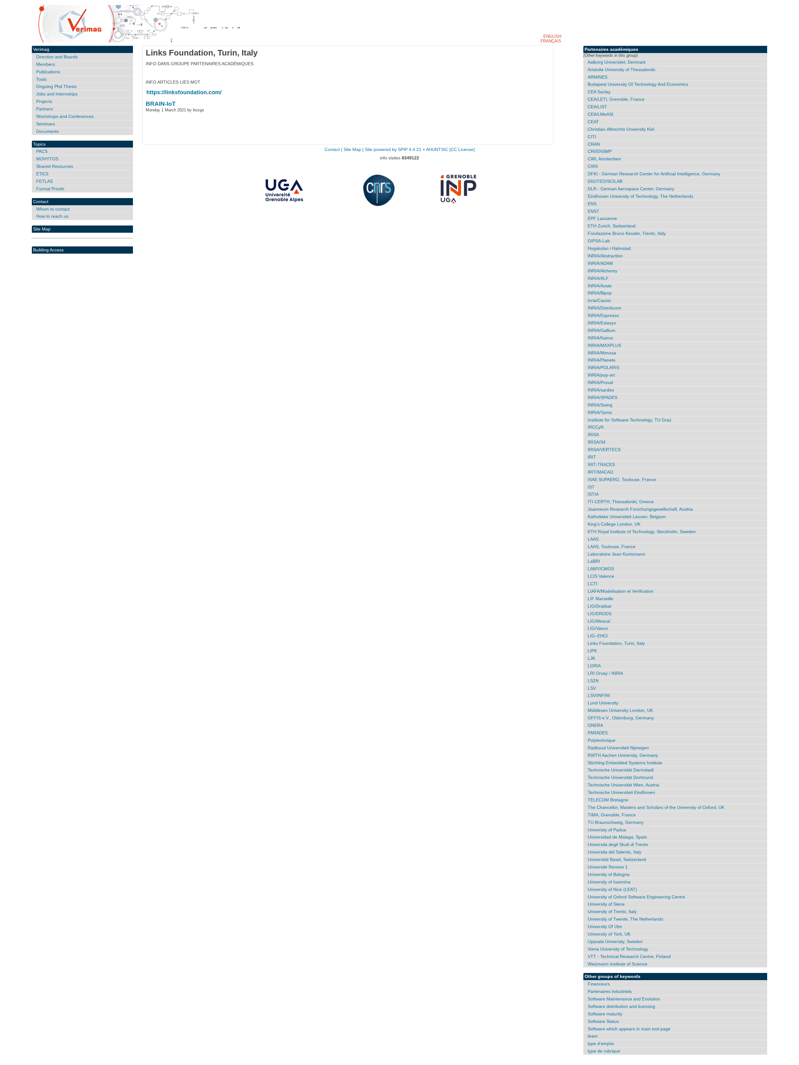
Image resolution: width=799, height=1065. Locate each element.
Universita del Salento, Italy (614, 851)
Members (45, 64)
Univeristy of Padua (607, 829)
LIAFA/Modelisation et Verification (621, 591)
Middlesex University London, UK (620, 710)
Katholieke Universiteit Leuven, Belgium (627, 516)
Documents (47, 131)
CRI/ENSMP (600, 151)
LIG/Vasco (598, 628)
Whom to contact (53, 209)
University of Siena (606, 904)
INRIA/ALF (598, 278)
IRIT (592, 457)
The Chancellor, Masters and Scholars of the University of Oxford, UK (656, 807)
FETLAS (44, 181)
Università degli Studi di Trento (618, 844)
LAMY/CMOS (601, 568)
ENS (592, 203)
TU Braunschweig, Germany (616, 822)
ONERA (595, 725)
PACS (41, 151)
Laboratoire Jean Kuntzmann (616, 554)
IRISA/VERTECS (604, 449)
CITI (592, 136)
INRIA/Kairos (600, 337)
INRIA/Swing (600, 404)
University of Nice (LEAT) (612, 889)
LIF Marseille (600, 598)
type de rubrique (604, 1050)
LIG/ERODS (599, 613)
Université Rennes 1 (608, 866)
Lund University (603, 702)
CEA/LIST (597, 106)
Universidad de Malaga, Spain (617, 836)
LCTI (592, 583)
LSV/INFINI (599, 695)
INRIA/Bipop (600, 292)
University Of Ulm (605, 926)
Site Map (42, 228)
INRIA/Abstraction (605, 255)
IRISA (593, 434)
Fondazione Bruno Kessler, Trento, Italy (627, 233)
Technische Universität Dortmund (620, 777)
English (552, 36)
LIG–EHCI (598, 635)
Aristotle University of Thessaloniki (621, 69)
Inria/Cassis (599, 300)
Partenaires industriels (610, 991)
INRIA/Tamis (600, 412)
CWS (593, 166)
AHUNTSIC (437, 149)
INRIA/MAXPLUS (604, 345)
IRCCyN (596, 427)
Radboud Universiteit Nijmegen (618, 747)
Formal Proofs (50, 188)
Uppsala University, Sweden (615, 941)
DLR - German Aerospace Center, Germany (631, 188)
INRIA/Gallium (601, 330)
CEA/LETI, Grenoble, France (616, 99)
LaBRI (594, 561)
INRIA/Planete (601, 359)
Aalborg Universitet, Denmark (617, 62)
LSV (592, 688)
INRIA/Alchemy (602, 270)
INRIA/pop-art (601, 374)
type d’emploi (601, 1043)
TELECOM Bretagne (608, 799)
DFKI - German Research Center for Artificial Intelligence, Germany (654, 173)
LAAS (593, 539)
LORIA (594, 665)
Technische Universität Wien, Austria (623, 784)
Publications (48, 71)
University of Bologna (609, 874)
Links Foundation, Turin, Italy (616, 643)
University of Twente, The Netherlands (625, 919)
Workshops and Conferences (65, 116)
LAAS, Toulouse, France (611, 546)
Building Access (48, 249)
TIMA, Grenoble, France (612, 814)
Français (551, 41)
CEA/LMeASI (600, 114)
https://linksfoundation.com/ (184, 92)
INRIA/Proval (600, 382)
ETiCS (42, 173)
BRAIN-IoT (161, 103)
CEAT (593, 121)
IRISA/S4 (596, 442)
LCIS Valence (601, 576)
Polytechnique (601, 740)
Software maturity (605, 1013)
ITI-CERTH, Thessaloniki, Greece (621, 501)
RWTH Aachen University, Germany (623, 755)
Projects (44, 101)
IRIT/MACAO (600, 471)
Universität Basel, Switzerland (617, 859)
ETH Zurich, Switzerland (611, 225)
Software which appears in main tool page (629, 1028)
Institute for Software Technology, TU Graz (629, 419)
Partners (44, 108)
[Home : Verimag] (399, 23)
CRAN (594, 144)
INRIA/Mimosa (602, 352)
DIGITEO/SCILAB (605, 181)
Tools (41, 79)
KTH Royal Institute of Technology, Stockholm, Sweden (642, 531)
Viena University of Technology (618, 948)
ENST (593, 211)
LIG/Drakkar (600, 606)
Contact (40, 201)
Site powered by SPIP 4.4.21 (393, 149)
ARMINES (597, 77)
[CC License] (462, 149)
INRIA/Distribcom (604, 307)
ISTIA (593, 494)
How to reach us (52, 216)
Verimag (41, 49)
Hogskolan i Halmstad (609, 248)
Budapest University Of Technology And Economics (638, 84)
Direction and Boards (57, 56)
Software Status (603, 1021)
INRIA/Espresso (603, 315)
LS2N (593, 680)
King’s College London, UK (614, 524)
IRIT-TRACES (601, 464)
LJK (591, 658)
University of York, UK (609, 933)
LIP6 (592, 650)
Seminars (45, 123)
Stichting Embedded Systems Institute (625, 762)
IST (591, 486)
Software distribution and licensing (621, 1006)
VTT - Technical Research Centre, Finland (629, 956)
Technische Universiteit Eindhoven (621, 792)
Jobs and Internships (56, 93)
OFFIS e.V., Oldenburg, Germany (621, 717)
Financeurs (599, 983)
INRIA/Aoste (600, 285)
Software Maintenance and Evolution (624, 998)
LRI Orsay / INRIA (605, 673)
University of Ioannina (609, 881)
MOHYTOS (47, 158)
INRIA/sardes (601, 389)
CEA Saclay (599, 91)
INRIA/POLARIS (603, 367)
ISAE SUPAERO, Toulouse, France (622, 479)
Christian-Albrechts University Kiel (621, 129)
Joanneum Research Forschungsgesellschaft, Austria (640, 509)
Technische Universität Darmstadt (621, 769)
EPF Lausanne (602, 218)
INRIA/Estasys (602, 322)
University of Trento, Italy (612, 911)
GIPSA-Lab (599, 240)
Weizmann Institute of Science (617, 963)
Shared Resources (54, 166)
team (593, 1035)
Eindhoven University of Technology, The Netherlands (640, 196)
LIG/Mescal (599, 621)
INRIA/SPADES (602, 397)
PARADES (598, 732)
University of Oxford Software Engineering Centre (636, 896)
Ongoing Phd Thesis (56, 86)
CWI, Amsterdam (604, 158)
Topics (39, 144)
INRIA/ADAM (600, 263)
